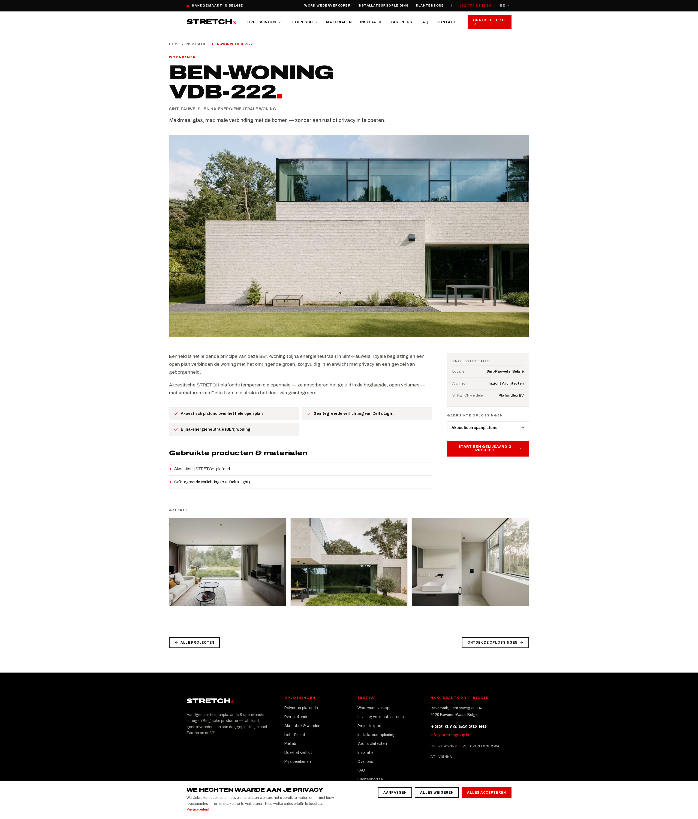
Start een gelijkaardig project (485, 448)
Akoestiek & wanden (302, 726)
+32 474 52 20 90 (475, 5)
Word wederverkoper (327, 5)
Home (174, 44)
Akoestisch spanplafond (475, 427)
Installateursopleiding (383, 5)
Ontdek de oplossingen (492, 642)
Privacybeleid (197, 809)
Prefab (290, 744)
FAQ (424, 22)
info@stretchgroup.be (450, 735)
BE (502, 5)
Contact (446, 22)
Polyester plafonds (301, 708)
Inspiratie (371, 22)
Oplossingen (261, 22)
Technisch (301, 22)
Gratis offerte (489, 20)
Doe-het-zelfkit (298, 753)
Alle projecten (197, 642)
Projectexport (369, 726)
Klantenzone (430, 5)
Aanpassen (395, 792)
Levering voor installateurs (380, 717)
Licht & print (294, 735)
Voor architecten (372, 744)
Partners (401, 22)
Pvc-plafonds (296, 717)
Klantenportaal (370, 779)
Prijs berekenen (297, 762)
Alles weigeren (436, 792)
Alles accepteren (486, 792)
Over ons (365, 762)
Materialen (339, 22)
